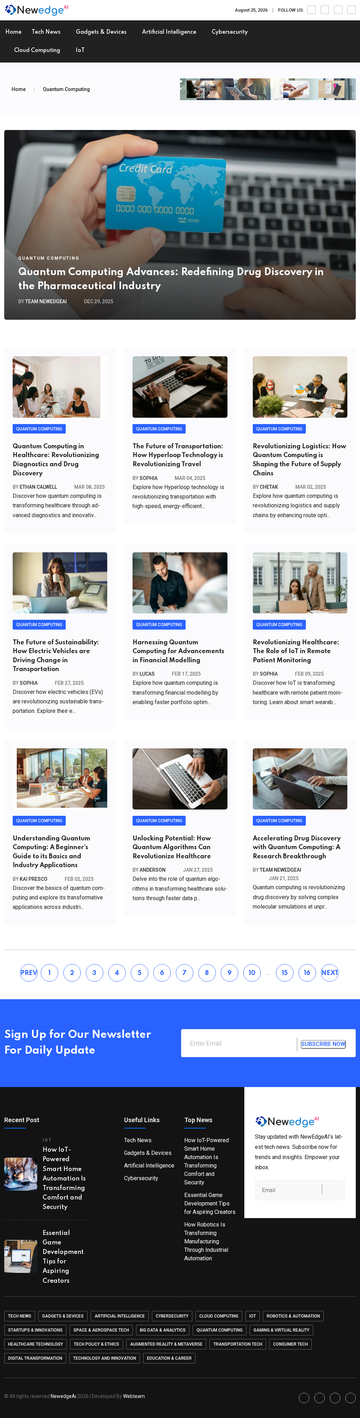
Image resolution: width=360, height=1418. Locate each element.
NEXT (330, 973)
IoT (80, 50)
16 (307, 973)
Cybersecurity (230, 32)
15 (285, 973)
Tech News (46, 32)
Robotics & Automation (293, 1316)
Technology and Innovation (104, 1358)
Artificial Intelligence (169, 32)
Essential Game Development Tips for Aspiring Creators (210, 1203)
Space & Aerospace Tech (101, 1330)
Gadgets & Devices (101, 32)
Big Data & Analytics (163, 1330)
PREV (28, 973)
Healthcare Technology (35, 1344)
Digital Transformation (35, 1358)
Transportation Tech (237, 1344)
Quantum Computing (48, 258)
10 (252, 973)
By (42, 301)
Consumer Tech (290, 1344)
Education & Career (169, 1358)
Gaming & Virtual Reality (281, 1330)
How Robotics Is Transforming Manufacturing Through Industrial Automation (206, 1241)
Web (134, 1396)
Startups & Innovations (35, 1330)
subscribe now (323, 1044)
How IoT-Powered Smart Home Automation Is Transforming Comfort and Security (64, 1178)
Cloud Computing (37, 50)
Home (13, 32)
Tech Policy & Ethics (96, 1344)
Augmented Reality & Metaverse (166, 1344)
